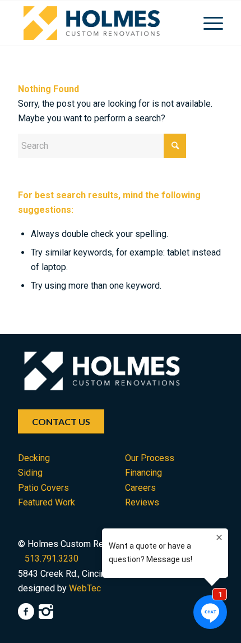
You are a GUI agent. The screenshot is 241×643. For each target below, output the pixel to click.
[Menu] (207, 23)
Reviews (142, 502)
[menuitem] (207, 23)
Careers (140, 487)
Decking (34, 458)
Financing (143, 472)
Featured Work (46, 502)
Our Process (149, 458)
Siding (30, 472)
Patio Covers (43, 487)
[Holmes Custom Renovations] (100, 23)
